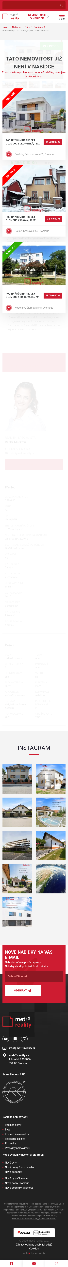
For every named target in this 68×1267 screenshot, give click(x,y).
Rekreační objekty (15, 1138)
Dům (28, 27)
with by (34, 1253)
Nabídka (17, 27)
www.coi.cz (51, 1216)
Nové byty (11, 1162)
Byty (7, 1129)
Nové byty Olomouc (16, 1178)
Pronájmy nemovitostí (17, 1148)
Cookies (34, 1248)
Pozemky (10, 1143)
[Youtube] (34, 1263)
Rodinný (38, 27)
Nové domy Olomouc (17, 1183)
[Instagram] (56, 1263)
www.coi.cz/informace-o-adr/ (25, 1219)
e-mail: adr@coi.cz (47, 1219)
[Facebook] (11, 1263)
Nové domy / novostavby (19, 1167)
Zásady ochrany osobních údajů (34, 1244)
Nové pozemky (13, 1171)
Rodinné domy (13, 1124)
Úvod (5, 27)
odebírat (20, 990)
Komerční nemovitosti (17, 1134)
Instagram (34, 747)
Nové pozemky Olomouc (19, 1187)
